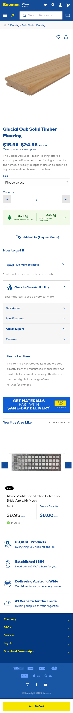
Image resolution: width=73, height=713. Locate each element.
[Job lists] (45, 5)
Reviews (11, 339)
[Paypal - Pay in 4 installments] (24, 676)
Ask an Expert (15, 328)
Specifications (15, 318)
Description (13, 308)
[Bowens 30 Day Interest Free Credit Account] (18, 668)
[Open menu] (5, 15)
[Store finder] (53, 5)
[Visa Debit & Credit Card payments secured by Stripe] (42, 668)
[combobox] (41, 15)
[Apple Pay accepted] (36, 676)
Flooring (14, 25)
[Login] (60, 5)
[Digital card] (68, 15)
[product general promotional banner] (36, 405)
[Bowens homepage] (16, 5)
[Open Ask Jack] (13, 15)
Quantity (8, 192)
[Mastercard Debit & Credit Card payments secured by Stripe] (54, 668)
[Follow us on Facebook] (36, 684)
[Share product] (66, 37)
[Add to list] (58, 36)
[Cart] (68, 5)
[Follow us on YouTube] (45, 684)
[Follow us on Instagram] (27, 684)
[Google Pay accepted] (48, 676)
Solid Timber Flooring (33, 25)
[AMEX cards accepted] (30, 668)
